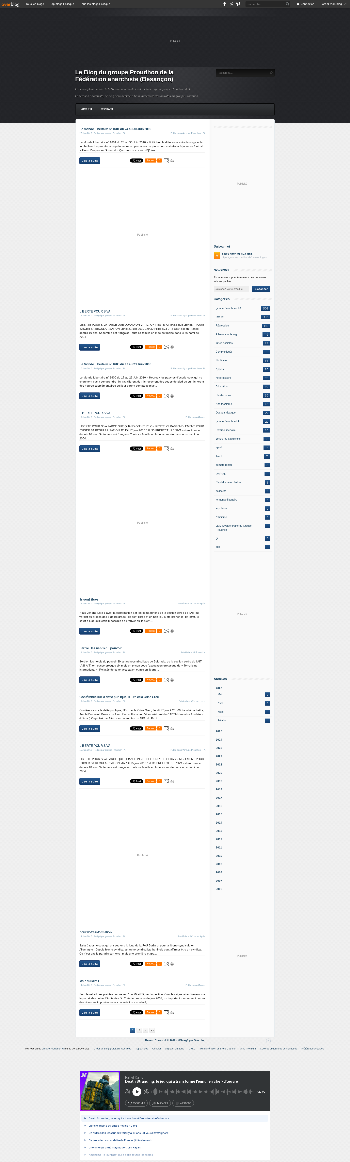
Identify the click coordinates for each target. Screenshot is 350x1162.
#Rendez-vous (198, 701)
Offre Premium (248, 1048)
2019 (219, 781)
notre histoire (223, 377)
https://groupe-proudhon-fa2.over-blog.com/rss (246, 257)
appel (219, 447)
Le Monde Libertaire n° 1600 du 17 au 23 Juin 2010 (115, 364)
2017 (219, 797)
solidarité (221, 490)
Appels (220, 369)
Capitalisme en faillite (228, 482)
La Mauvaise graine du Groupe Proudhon (234, 527)
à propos (185, 1103)
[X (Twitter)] (231, 4)
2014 (219, 822)
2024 (219, 739)
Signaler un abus (175, 1048)
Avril (220, 703)
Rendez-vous (223, 395)
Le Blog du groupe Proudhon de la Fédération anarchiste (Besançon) (124, 75)
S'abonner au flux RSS (237, 253)
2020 (219, 772)
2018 (219, 789)
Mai (220, 694)
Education (221, 386)
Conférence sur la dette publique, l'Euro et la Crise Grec (119, 697)
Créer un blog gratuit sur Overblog (112, 1048)
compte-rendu (224, 464)
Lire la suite (90, 160)
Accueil (87, 109)
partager (162, 1103)
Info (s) (220, 316)
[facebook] (224, 4)
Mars (221, 711)
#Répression (199, 652)
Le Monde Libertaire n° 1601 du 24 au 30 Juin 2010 (115, 129)
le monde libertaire (226, 499)
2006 (219, 889)
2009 (219, 864)
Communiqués (224, 351)
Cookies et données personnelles (278, 1048)
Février (222, 720)
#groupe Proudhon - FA (193, 133)
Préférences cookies (312, 1048)
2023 (219, 748)
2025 (219, 731)
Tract (219, 456)
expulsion (221, 508)
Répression (222, 325)
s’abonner (139, 1103)
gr (217, 538)
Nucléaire (221, 360)
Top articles (142, 1048)
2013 (219, 830)
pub (218, 546)
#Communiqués (197, 603)
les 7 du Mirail (89, 981)
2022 (219, 756)
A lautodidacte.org (226, 334)
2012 (219, 839)
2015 (219, 814)
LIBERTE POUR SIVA (95, 311)
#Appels (201, 417)
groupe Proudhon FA (228, 421)
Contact (107, 109)
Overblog (199, 1040)
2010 (219, 855)
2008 (219, 872)
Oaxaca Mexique (226, 412)
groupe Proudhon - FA (228, 308)
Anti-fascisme (224, 403)
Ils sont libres (88, 599)
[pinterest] (238, 4)
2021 (219, 764)
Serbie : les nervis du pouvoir (100, 648)
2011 (219, 847)
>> (152, 1030)
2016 (219, 806)
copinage (221, 473)
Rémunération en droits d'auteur (218, 1048)
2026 (219, 688)
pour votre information (95, 932)
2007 (219, 880)
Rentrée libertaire (226, 430)
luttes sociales (224, 342)
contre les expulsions (228, 438)
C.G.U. (192, 1048)
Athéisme (221, 517)
